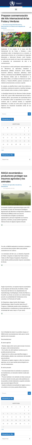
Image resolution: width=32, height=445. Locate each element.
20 (16, 141)
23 (28, 141)
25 (7, 144)
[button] (16, 9)
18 (7, 141)
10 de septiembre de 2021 (9, 188)
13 (16, 137)
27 (16, 144)
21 (20, 141)
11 (7, 137)
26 (11, 144)
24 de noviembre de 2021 (8, 30)
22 (24, 141)
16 (28, 137)
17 (3, 141)
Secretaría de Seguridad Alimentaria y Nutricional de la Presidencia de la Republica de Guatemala (13, 26)
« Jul (2, 150)
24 (3, 144)
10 (3, 137)
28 (20, 144)
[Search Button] (29, 114)
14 (20, 137)
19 (11, 141)
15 (24, 137)
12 (11, 137)
